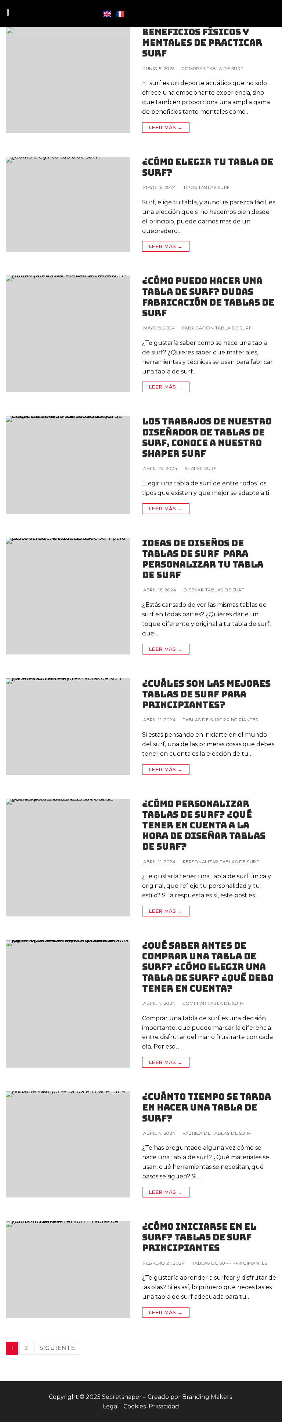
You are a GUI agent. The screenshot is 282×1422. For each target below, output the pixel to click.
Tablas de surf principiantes (219, 719)
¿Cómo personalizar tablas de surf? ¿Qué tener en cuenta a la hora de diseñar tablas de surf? (203, 825)
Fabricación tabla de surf (216, 328)
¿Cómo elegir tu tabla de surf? (207, 167)
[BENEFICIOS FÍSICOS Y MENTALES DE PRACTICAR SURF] (68, 80)
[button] (269, 13)
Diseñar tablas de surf (213, 589)
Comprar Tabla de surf (212, 68)
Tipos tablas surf (206, 187)
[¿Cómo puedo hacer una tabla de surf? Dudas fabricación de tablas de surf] (68, 334)
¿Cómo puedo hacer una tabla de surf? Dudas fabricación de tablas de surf (208, 297)
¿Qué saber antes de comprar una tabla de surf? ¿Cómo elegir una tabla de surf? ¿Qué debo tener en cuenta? (208, 967)
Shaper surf (199, 468)
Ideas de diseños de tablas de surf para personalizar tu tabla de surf (202, 559)
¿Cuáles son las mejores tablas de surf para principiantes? (206, 694)
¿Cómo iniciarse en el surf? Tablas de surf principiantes (199, 1237)
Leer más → (166, 127)
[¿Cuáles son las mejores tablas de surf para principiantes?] (68, 726)
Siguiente (57, 1348)
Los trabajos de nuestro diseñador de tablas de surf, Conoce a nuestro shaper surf (207, 437)
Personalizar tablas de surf (220, 861)
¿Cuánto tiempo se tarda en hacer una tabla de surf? (206, 1107)
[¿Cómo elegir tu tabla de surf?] (68, 204)
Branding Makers (208, 1396)
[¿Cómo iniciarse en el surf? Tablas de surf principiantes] (68, 1269)
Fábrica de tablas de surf (216, 1133)
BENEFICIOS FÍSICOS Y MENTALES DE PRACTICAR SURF (202, 43)
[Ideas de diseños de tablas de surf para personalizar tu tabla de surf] (68, 596)
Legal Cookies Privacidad (141, 1406)
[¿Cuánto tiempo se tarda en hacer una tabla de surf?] (68, 1144)
